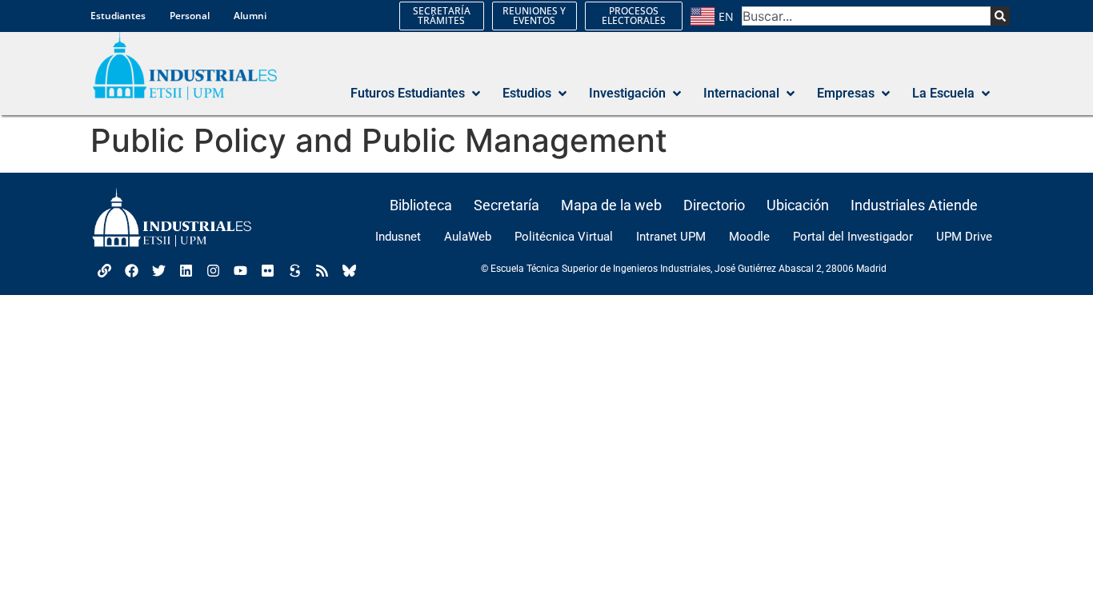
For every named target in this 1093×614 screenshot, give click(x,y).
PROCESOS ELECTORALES (634, 15)
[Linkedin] (185, 270)
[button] (417, 93)
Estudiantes (118, 15)
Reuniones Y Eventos (534, 15)
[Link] (104, 270)
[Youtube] (240, 270)
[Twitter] (158, 270)
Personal (190, 15)
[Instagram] (212, 270)
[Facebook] (131, 270)
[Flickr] (267, 270)
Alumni (250, 15)
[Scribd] (294, 270)
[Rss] (321, 270)
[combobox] (866, 16)
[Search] (1000, 16)
